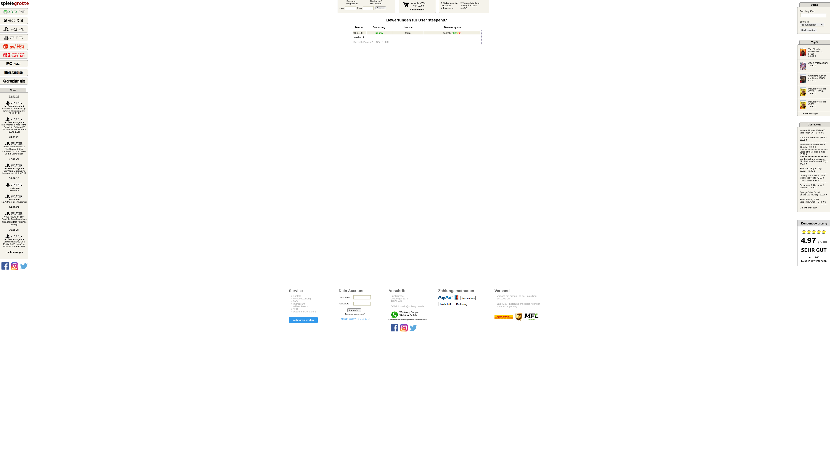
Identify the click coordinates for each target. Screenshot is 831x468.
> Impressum (298, 303)
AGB (464, 8)
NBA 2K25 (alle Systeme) (14, 200)
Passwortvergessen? (352, 2)
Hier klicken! (355, 319)
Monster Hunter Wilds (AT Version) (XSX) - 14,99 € (812, 131)
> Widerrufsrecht (300, 306)
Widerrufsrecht (450, 3)
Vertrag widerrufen (303, 320)
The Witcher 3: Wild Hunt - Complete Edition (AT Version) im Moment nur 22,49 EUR (14, 127)
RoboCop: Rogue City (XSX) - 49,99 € (810, 169)
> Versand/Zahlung (301, 298)
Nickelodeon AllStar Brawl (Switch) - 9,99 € (812, 145)
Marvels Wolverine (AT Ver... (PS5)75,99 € (817, 91)
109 (455, 33)
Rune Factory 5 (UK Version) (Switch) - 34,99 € (813, 200)
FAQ (464, 5)
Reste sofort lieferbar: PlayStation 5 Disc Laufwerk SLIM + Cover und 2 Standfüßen (14, 150)
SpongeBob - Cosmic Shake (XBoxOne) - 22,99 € (814, 193)
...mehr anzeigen (14, 252)
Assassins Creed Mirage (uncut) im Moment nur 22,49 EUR (14, 109)
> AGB (294, 309)
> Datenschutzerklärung (303, 311)
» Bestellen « (417, 9)
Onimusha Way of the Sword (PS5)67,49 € (817, 78)
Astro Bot (14, 189)
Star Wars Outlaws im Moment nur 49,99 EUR (14, 170)
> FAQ (294, 301)
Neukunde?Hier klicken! (376, 2)
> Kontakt (296, 296)
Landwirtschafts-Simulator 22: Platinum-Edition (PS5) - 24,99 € (813, 161)
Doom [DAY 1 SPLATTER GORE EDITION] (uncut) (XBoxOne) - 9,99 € (812, 178)
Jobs (474, 5)
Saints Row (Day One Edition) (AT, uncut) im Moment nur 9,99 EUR (14, 243)
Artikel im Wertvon (418, 4)
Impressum (448, 8)
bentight (447, 33)
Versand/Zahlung (471, 3)
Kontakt (447, 5)
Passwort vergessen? (355, 314)
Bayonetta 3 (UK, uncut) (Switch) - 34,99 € (812, 186)
